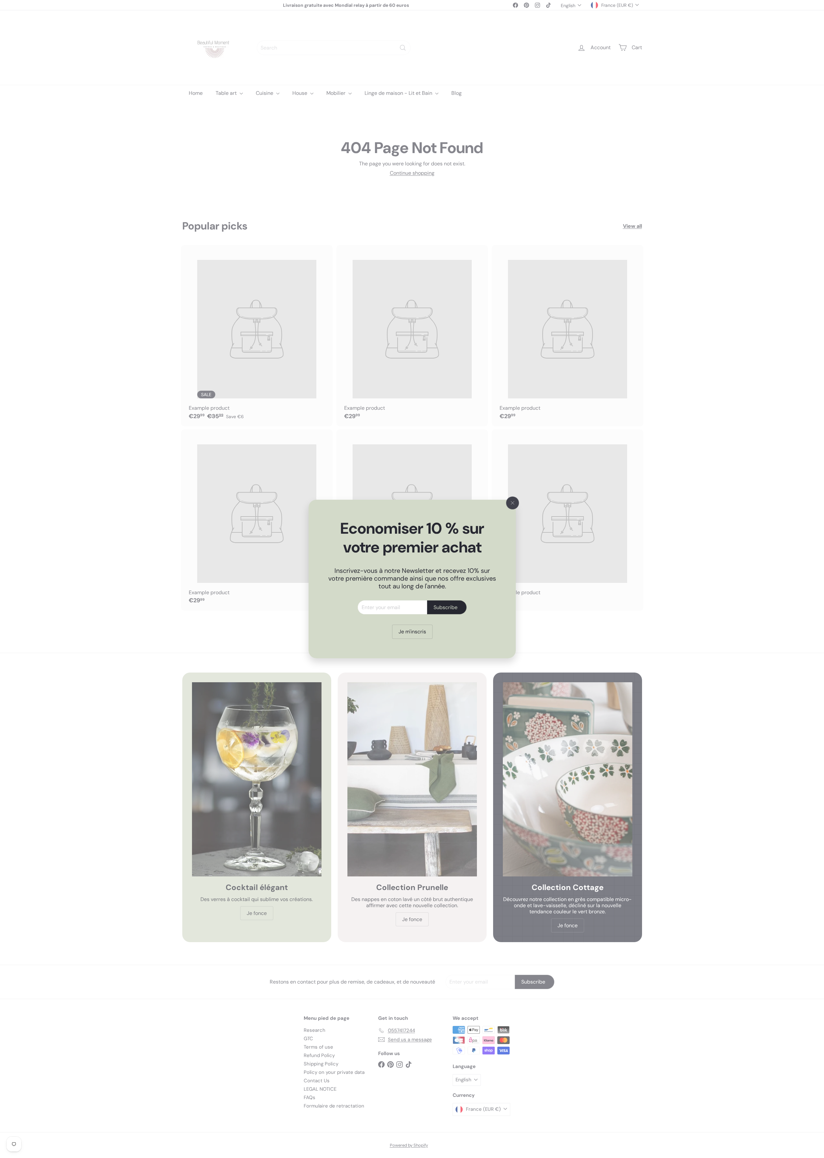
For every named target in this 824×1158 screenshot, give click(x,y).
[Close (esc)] (512, 502)
